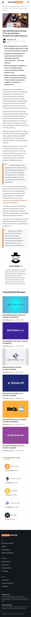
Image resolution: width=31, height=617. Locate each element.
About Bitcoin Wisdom (7, 543)
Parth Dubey (14, 266)
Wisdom (9, 535)
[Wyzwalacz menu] (3, 2)
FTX (11, 94)
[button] (28, 2)
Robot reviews (5, 565)
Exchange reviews (6, 568)
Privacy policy (5, 580)
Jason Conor (11, 320)
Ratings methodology (7, 552)
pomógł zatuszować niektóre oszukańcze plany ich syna (15, 200)
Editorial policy (5, 549)
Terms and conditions (7, 583)
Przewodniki (5, 571)
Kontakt (4, 546)
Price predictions (6, 561)
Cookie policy (5, 586)
